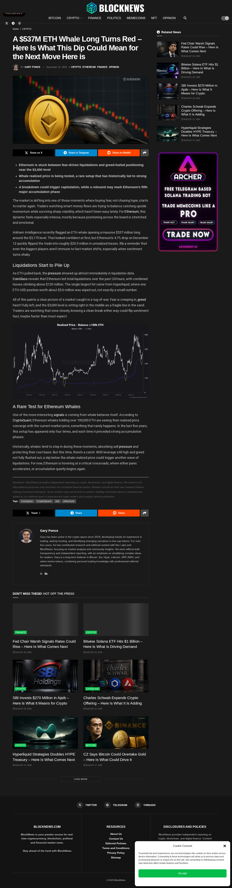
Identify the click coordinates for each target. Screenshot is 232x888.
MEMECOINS (136, 18)
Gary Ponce (32, 67)
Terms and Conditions (116, 848)
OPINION (169, 18)
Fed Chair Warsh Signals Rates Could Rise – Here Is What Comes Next (199, 47)
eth (57, 501)
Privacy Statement (192, 881)
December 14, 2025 (56, 67)
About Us (116, 833)
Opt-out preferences (172, 881)
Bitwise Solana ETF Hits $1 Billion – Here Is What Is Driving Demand (199, 68)
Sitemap (116, 857)
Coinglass (27, 501)
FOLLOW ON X (14, 13)
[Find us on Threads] (19, 23)
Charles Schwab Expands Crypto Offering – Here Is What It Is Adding (198, 110)
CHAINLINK (92, 689)
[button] (225, 846)
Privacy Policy (116, 852)
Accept (182, 873)
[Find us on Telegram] (13, 23)
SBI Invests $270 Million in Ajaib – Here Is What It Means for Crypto (199, 89)
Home (16, 29)
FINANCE (94, 18)
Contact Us (116, 838)
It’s (121, 243)
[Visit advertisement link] (188, 202)
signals (59, 415)
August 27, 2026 (93, 709)
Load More (81, 779)
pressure (54, 273)
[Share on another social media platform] (145, 152)
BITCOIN (55, 18)
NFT (154, 18)
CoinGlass (20, 279)
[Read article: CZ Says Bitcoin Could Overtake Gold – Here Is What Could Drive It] (116, 732)
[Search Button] (185, 18)
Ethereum (132, 211)
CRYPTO (73, 18)
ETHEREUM (89, 67)
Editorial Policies (115, 843)
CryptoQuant (22, 420)
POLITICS (114, 18)
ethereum (68, 501)
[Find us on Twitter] (6, 23)
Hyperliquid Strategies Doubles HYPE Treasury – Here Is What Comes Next (199, 131)
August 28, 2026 (23, 652)
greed (142, 299)
